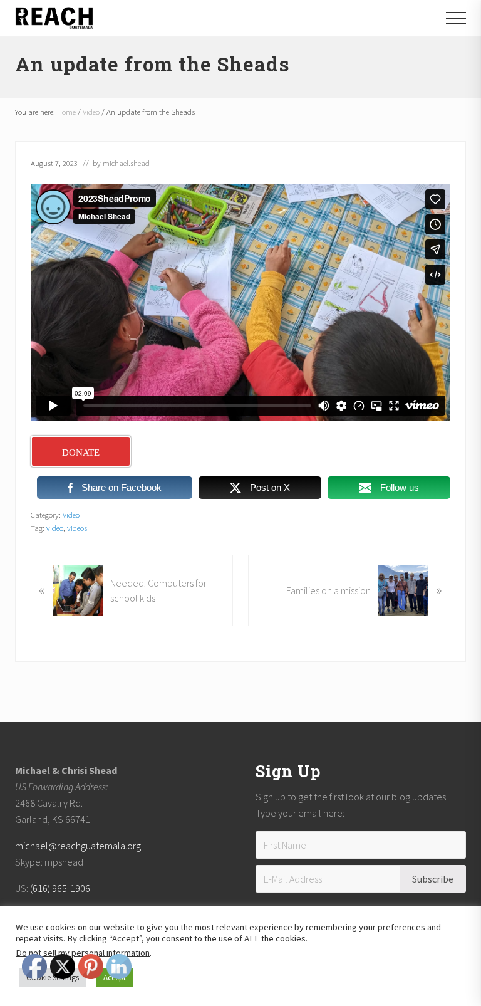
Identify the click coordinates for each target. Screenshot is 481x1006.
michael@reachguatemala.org (78, 845)
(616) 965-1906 (60, 888)
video (54, 528)
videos (77, 528)
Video (71, 515)
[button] (456, 18)
